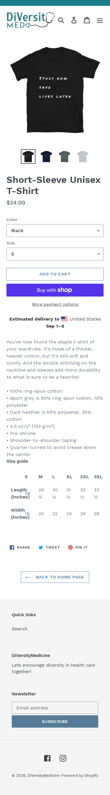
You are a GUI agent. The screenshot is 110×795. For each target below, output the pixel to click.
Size (10, 243)
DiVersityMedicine (44, 775)
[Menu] (99, 20)
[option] (28, 156)
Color (12, 219)
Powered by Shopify (79, 775)
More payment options (55, 304)
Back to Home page (59, 577)
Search (20, 628)
